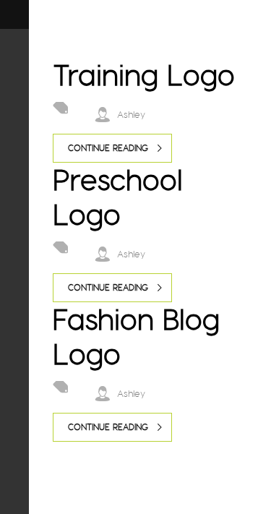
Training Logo (144, 75)
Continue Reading (108, 147)
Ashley (131, 114)
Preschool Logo (118, 197)
